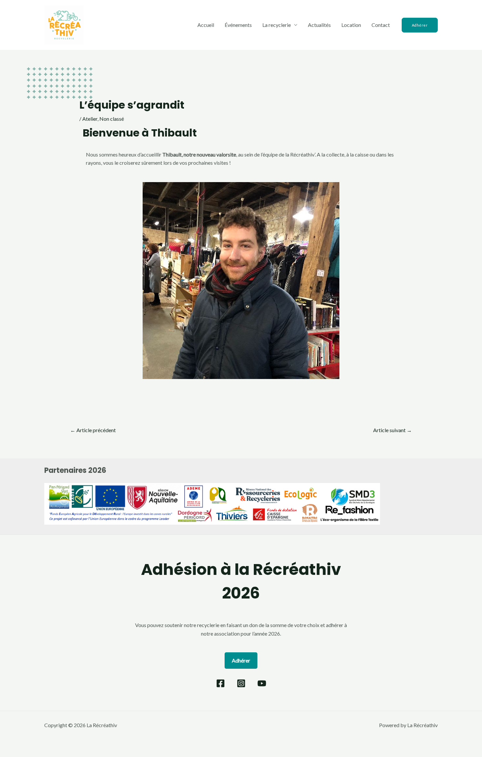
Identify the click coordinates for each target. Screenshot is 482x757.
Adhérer (241, 660)
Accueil (205, 25)
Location (351, 25)
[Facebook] (220, 683)
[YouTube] (261, 683)
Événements (238, 25)
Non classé (111, 119)
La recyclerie (276, 25)
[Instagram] (241, 683)
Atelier (89, 119)
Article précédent (93, 430)
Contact (381, 25)
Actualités (319, 25)
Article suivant (392, 430)
